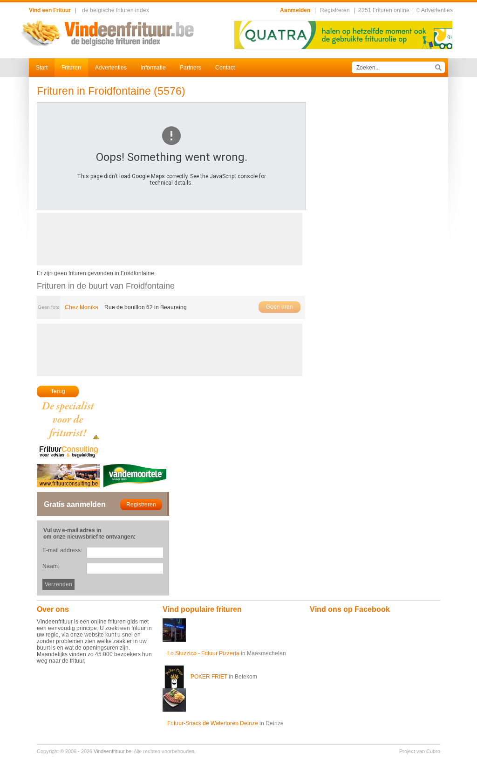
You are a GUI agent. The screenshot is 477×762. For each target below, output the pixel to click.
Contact (225, 67)
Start (42, 67)
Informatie (153, 67)
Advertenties (111, 67)
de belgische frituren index (115, 10)
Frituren (71, 67)
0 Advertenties (434, 10)
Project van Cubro (419, 751)
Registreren (335, 10)
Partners (190, 67)
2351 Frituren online (383, 10)
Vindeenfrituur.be (112, 751)
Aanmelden (295, 10)
